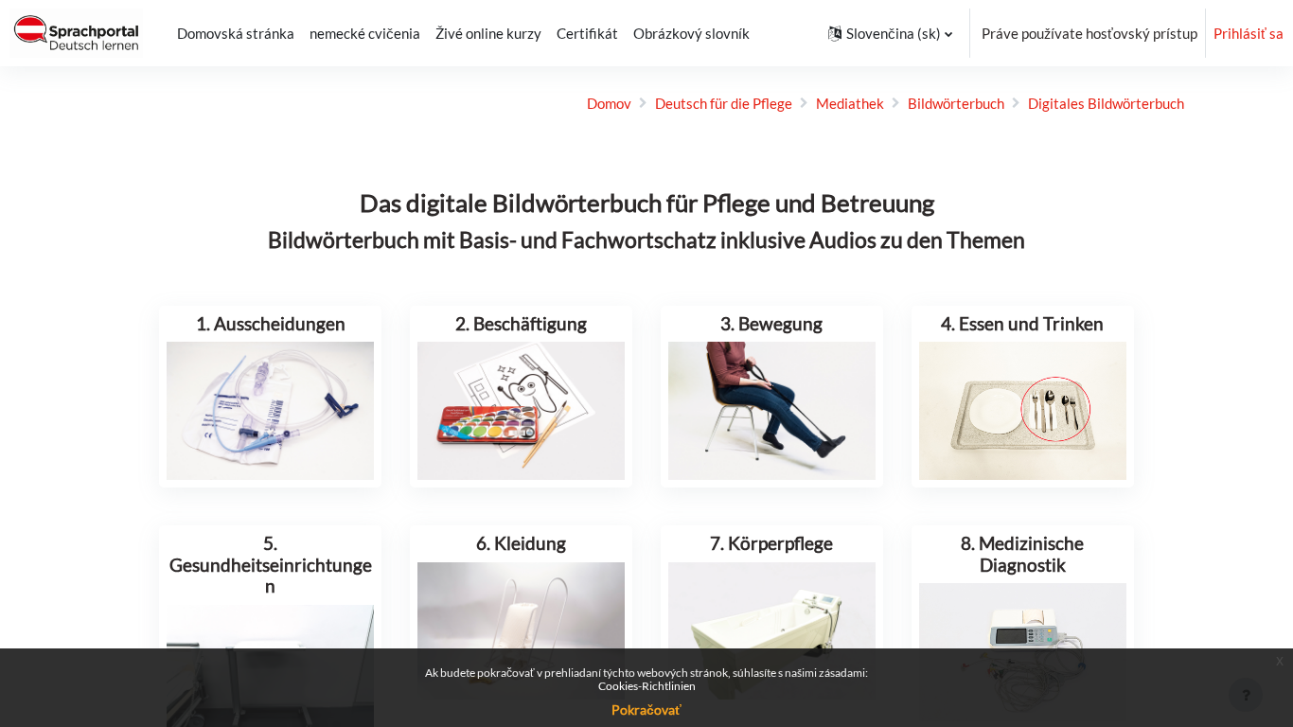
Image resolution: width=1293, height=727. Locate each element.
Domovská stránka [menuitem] (235, 33)
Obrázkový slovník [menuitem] (691, 33)
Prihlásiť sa (1248, 33)
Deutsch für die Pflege (723, 103)
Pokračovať (646, 709)
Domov (609, 103)
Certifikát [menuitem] (587, 33)
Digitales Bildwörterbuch (1106, 103)
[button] (890, 33)
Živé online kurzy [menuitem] (488, 33)
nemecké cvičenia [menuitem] (365, 33)
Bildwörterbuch (956, 103)
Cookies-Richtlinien (647, 686)
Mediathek (850, 103)
